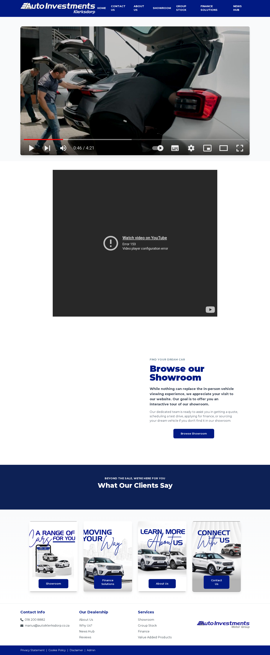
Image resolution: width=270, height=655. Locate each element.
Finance (144, 631)
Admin (91, 650)
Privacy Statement (32, 650)
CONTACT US (118, 8)
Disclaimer (76, 650)
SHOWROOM (162, 8)
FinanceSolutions (107, 582)
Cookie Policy (57, 650)
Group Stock (147, 625)
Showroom (53, 583)
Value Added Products (155, 637)
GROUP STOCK (181, 8)
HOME (101, 8)
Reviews (85, 637)
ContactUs (216, 582)
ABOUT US (139, 8)
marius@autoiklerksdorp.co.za (47, 625)
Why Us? (85, 625)
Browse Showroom (194, 433)
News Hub (87, 631)
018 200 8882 (35, 619)
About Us (162, 583)
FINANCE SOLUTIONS (209, 8)
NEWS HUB (237, 8)
